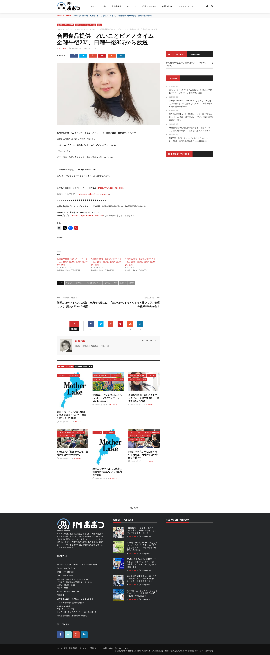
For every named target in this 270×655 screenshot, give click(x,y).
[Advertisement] (189, 193)
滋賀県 (132, 283)
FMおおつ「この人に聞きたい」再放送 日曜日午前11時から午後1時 (143, 454)
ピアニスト (79, 283)
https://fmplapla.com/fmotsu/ (87, 215)
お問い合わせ (168, 6)
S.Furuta (150, 461)
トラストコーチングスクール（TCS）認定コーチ (77, 612)
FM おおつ (129, 650)
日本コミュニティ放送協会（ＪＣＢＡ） (73, 599)
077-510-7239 (68, 572)
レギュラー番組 (90, 25)
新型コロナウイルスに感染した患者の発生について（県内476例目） (107, 471)
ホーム (93, 6)
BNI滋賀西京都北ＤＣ (65, 606)
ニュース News (73, 376)
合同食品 (107, 283)
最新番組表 (116, 6)
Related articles (65, 366)
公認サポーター (149, 6)
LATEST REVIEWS (176, 54)
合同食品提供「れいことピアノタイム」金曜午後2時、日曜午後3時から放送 (72, 262)
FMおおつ (69, 283)
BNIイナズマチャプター (66, 609)
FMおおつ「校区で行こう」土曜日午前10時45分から (72, 453)
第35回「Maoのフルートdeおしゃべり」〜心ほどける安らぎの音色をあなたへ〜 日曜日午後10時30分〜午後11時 (142, 546)
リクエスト (132, 6)
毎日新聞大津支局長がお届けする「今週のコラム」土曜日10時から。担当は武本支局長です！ (141, 578)
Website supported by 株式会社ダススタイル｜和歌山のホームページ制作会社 (182, 651)
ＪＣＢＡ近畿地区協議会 (67, 602)
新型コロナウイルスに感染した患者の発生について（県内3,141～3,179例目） (71, 415)
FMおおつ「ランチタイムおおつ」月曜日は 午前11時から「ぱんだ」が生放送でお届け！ (141, 530)
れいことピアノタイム (94, 283)
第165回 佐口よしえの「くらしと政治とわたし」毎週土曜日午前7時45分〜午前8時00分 (142, 593)
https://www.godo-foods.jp (110, 187)
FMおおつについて (187, 6)
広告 (104, 6)
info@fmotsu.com (71, 591)
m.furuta (62, 49)
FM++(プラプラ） (135, 432)
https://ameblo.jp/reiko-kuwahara (94, 194)
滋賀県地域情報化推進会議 (68, 615)
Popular (128, 519)
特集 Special (134, 439)
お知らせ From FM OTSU (65, 25)
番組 (99, 25)
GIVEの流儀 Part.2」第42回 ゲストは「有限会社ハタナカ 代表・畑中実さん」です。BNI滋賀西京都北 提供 (142, 563)
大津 (115, 283)
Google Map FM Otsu (66, 568)
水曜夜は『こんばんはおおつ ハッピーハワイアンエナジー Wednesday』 (108, 398)
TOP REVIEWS (194, 54)
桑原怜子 (123, 283)
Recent (116, 519)
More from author (83, 366)
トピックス (79, 25)
